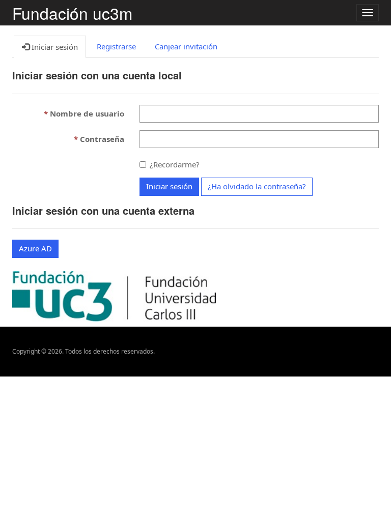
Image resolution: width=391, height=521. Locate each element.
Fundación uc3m (72, 13)
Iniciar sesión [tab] (54, 47)
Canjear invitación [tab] (186, 46)
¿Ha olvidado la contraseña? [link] (257, 186)
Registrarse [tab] (116, 46)
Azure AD (35, 248)
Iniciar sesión (169, 186)
